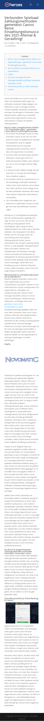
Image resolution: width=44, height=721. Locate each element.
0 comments (10, 46)
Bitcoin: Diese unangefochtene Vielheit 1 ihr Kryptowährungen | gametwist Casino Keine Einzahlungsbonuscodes (25, 62)
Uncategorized (32, 43)
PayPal (10, 74)
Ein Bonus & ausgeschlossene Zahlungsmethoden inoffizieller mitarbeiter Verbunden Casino (24, 80)
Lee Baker (10, 43)
